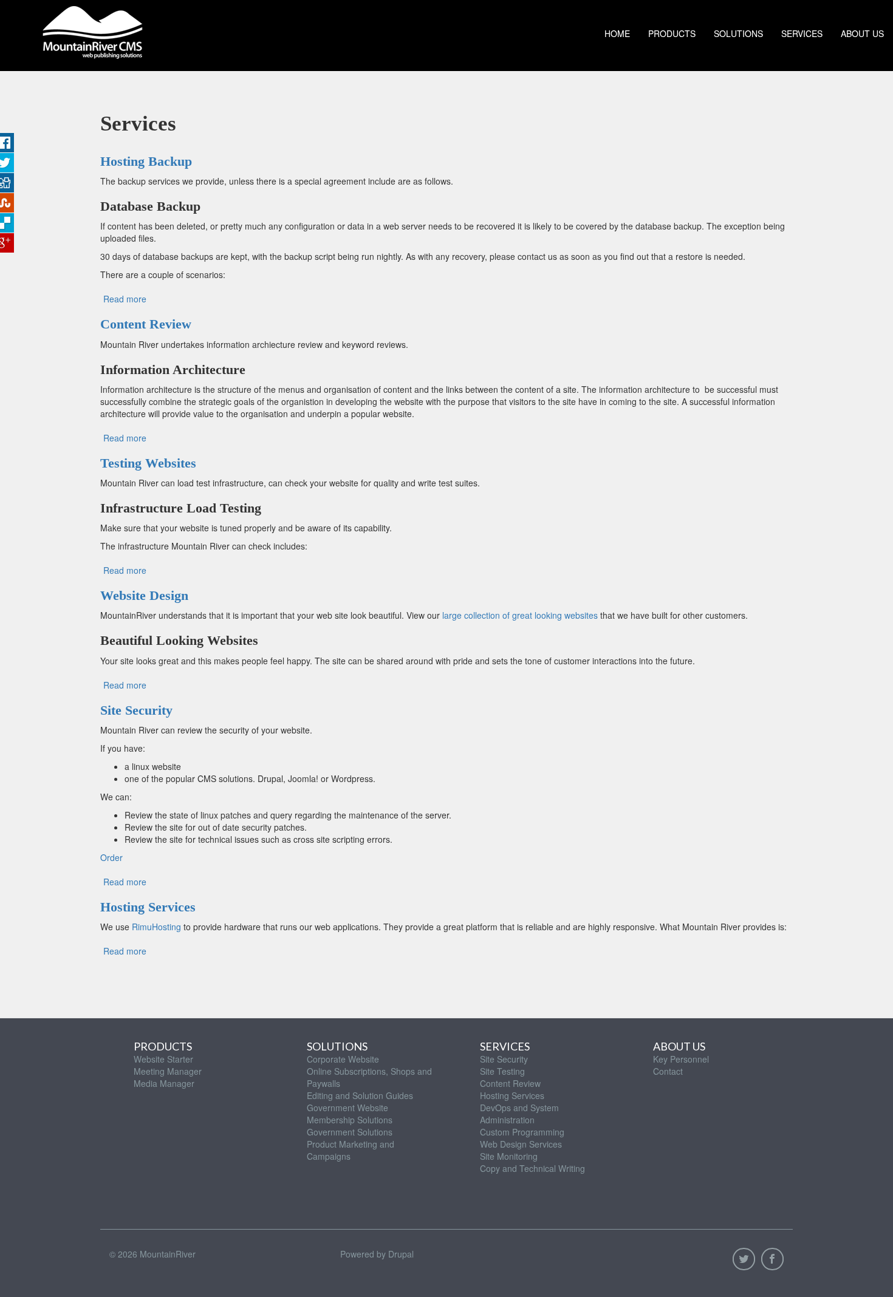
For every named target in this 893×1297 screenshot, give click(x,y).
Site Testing (502, 1071)
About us (862, 33)
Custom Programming (522, 1132)
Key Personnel (681, 1059)
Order (111, 857)
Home (617, 33)
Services (802, 33)
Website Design (144, 595)
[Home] (93, 29)
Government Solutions (349, 1132)
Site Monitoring (509, 1156)
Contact (668, 1071)
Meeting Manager (168, 1071)
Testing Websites (148, 463)
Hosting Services (148, 906)
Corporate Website (343, 1059)
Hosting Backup (146, 161)
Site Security (136, 710)
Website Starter (163, 1059)
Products (672, 33)
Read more (124, 299)
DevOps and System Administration (519, 1113)
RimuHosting (156, 927)
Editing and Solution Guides (360, 1095)
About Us (679, 1046)
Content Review (145, 324)
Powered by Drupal (377, 1254)
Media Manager (164, 1083)
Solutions (738, 33)
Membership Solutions (349, 1120)
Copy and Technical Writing (532, 1168)
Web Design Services (521, 1144)
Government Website (347, 1107)
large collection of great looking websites (520, 615)
